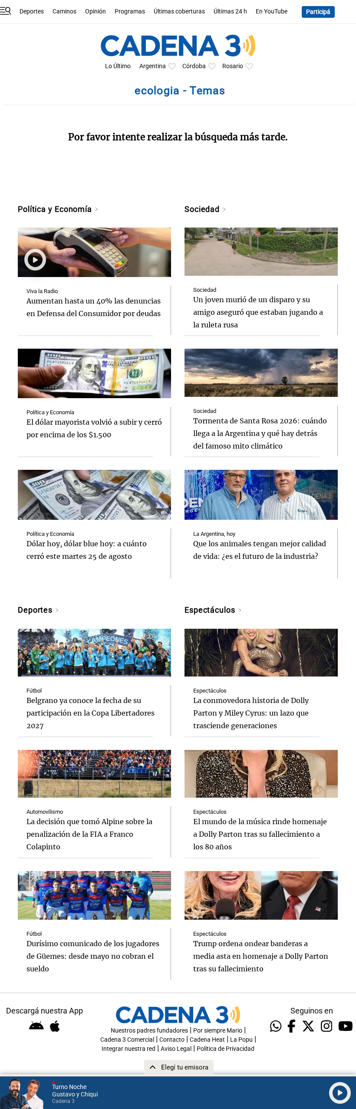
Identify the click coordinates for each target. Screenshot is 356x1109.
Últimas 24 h (230, 11)
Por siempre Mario (217, 1030)
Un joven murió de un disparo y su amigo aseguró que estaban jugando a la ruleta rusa (258, 312)
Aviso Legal (176, 1049)
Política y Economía (56, 209)
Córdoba (194, 66)
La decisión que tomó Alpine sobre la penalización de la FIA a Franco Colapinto (89, 834)
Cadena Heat (207, 1039)
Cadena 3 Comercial (127, 1039)
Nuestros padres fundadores (149, 1030)
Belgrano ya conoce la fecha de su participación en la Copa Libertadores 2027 (90, 713)
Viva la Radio (42, 291)
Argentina (152, 66)
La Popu (241, 1039)
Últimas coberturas (179, 11)
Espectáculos (211, 609)
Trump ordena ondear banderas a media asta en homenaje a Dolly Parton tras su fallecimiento (260, 956)
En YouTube (271, 11)
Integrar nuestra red (128, 1049)
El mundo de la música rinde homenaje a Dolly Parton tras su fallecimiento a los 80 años (260, 834)
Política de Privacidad (225, 1049)
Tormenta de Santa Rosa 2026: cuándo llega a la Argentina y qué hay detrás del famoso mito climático (260, 433)
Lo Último (118, 66)
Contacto (172, 1039)
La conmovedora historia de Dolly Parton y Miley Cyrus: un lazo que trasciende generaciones (251, 713)
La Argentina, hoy (214, 534)
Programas (130, 11)
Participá (318, 12)
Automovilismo (44, 812)
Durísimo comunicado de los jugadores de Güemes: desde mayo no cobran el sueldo (92, 956)
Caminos (64, 11)
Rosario (232, 66)
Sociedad (203, 209)
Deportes (32, 11)
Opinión (95, 11)
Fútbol (34, 690)
